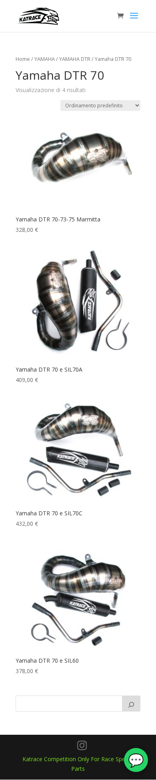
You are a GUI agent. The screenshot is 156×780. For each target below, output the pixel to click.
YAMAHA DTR (74, 58)
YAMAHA (44, 58)
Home (23, 58)
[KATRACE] (131, 704)
